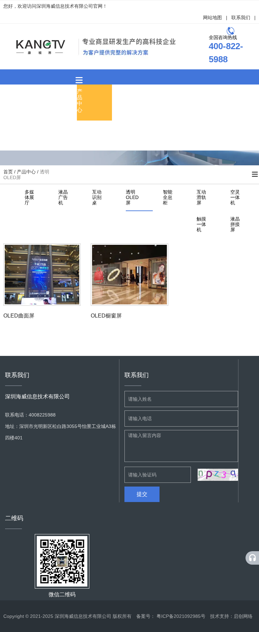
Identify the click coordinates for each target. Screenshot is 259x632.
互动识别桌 (97, 197)
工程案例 (149, 101)
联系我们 (240, 17)
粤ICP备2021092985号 (180, 616)
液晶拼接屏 (235, 224)
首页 (8, 171)
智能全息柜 (167, 197)
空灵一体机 (235, 197)
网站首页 (9, 101)
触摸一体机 (201, 224)
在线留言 (185, 101)
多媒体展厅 (29, 197)
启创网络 (243, 616)
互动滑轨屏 (201, 197)
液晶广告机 (63, 197)
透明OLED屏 (132, 197)
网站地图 (212, 17)
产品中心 (79, 101)
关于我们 (44, 101)
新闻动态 (114, 101)
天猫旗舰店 (114, 134)
